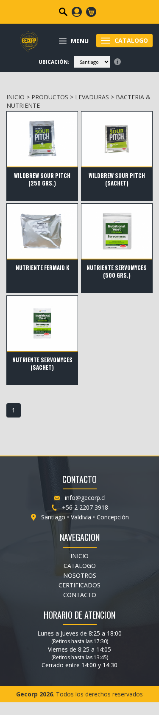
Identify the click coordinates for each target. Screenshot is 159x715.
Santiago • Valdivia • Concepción (85, 517)
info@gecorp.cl (85, 498)
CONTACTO (79, 595)
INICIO (15, 97)
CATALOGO (80, 566)
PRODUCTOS (49, 97)
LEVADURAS (92, 97)
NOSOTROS (79, 575)
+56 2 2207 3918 (85, 507)
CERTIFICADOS (79, 585)
